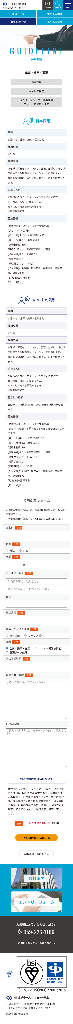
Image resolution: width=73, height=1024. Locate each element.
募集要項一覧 (18, 21)
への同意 (44, 823)
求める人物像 (54, 14)
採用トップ (18, 14)
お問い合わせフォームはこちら (34, 943)
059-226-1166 (39, 932)
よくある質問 (54, 21)
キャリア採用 (36, 91)
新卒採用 (36, 82)
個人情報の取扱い (39, 823)
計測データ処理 (18, 652)
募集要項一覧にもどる (36, 854)
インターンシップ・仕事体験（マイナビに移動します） (36, 102)
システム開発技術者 (49, 648)
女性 (25, 550)
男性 (12, 550)
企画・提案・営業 (20, 648)
